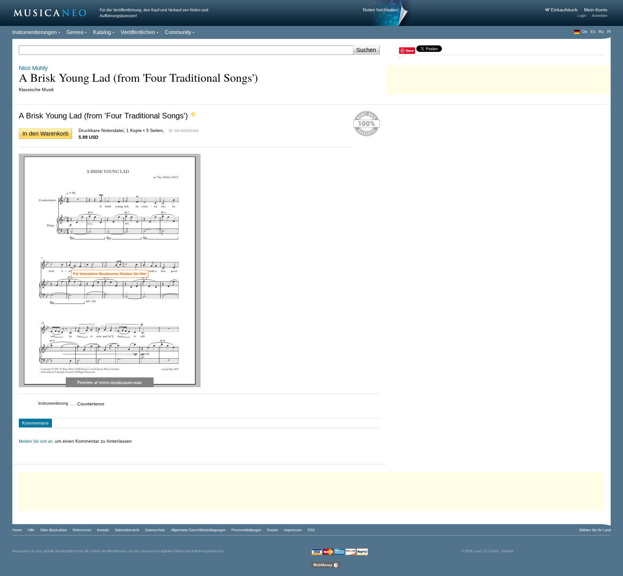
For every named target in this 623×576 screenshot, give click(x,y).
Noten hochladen (380, 9)
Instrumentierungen (34, 32)
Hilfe (31, 530)
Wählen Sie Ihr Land (595, 530)
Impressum (293, 530)
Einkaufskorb (565, 9)
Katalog (102, 32)
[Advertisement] (498, 78)
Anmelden (599, 16)
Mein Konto (595, 9)
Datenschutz (155, 530)
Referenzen (82, 530)
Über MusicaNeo (53, 530)
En (593, 32)
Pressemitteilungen (246, 530)
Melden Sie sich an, (36, 441)
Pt (609, 32)
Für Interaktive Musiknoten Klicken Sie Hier (109, 274)
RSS (311, 530)
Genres (75, 32)
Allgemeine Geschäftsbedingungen (198, 530)
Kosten (272, 530)
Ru (601, 32)
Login (582, 16)
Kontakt (103, 530)
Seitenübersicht (127, 530)
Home (17, 530)
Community (178, 32)
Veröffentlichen (138, 32)
